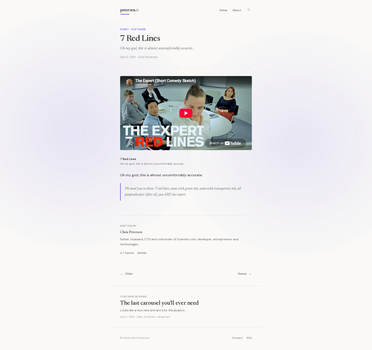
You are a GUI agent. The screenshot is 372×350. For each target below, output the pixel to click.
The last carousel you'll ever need (159, 303)
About (236, 10)
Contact (237, 338)
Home (224, 10)
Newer (245, 273)
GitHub (141, 253)
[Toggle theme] (249, 9)
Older (126, 273)
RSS (249, 338)
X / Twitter (127, 253)
